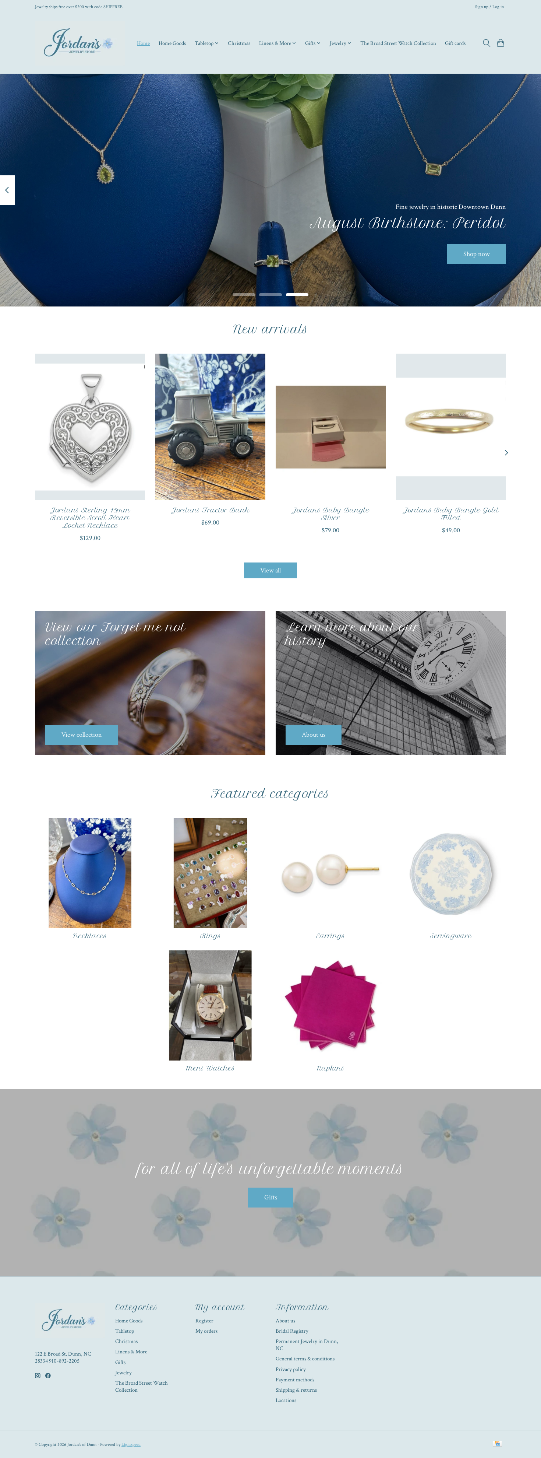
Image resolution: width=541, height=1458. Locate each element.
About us (285, 1320)
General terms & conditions (305, 1358)
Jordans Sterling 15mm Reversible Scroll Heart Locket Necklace (90, 517)
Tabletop (124, 1331)
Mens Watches (210, 1068)
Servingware (451, 936)
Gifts (270, 1197)
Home (143, 43)
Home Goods (172, 43)
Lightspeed (131, 1444)
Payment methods (295, 1379)
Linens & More (131, 1351)
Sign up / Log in (489, 7)
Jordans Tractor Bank (210, 510)
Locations (286, 1400)
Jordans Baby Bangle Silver (330, 514)
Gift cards (455, 43)
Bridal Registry (292, 1331)
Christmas (239, 43)
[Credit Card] (497, 1444)
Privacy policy (291, 1369)
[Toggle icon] (486, 43)
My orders (206, 1331)
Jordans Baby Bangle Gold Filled (451, 514)
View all (270, 570)
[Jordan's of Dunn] (80, 43)
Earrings (331, 936)
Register (204, 1320)
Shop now (476, 253)
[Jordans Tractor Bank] (210, 427)
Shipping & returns (296, 1390)
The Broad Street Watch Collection (398, 43)
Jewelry (123, 1372)
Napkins (330, 1068)
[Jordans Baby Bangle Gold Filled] (451, 427)
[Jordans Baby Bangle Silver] (331, 427)
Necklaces (90, 936)
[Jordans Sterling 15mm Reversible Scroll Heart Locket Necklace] (90, 427)
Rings (210, 936)
